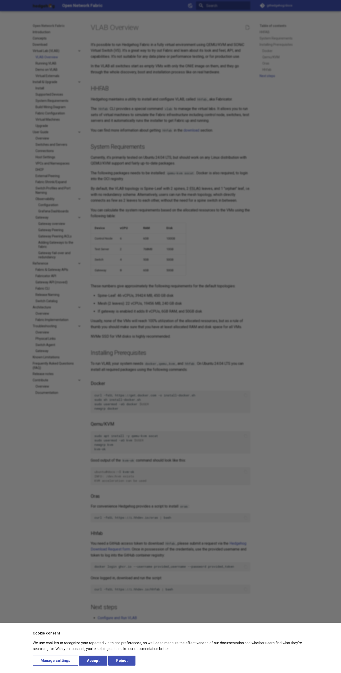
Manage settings (55, 660)
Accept (93, 660)
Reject (122, 660)
